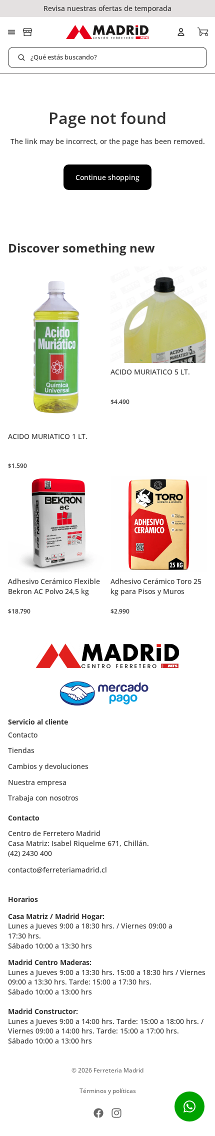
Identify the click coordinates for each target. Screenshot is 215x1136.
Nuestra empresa (37, 782)
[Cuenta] (181, 32)
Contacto (23, 735)
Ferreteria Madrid (119, 1070)
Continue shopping (108, 177)
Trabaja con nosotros (43, 797)
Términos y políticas (108, 1090)
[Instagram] (116, 1113)
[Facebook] (98, 1113)
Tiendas (21, 750)
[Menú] (11, 32)
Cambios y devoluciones (48, 766)
